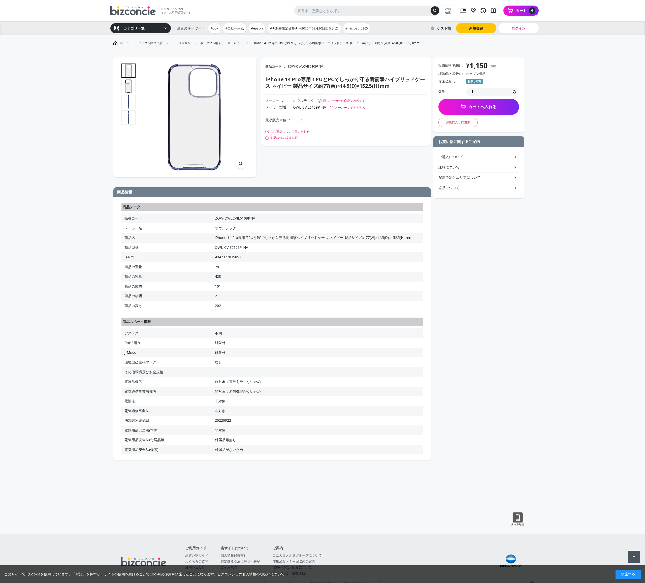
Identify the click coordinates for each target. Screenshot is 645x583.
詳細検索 (448, 10)
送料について (449, 167)
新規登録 (476, 28)
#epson (257, 28)
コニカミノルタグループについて (297, 555)
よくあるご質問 (196, 561)
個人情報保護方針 (234, 555)
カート (524, 10)
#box (214, 28)
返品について (449, 187)
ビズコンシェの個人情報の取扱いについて (250, 574)
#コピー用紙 (234, 28)
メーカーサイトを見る (350, 107)
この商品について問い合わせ (290, 132)
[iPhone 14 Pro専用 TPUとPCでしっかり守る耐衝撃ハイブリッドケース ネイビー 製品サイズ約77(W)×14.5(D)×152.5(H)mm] (194, 117)
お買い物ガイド (196, 555)
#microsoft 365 (356, 28)
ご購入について (450, 156)
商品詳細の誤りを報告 (285, 138)
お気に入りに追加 (458, 122)
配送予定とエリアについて (459, 177)
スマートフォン (517, 519)
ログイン (518, 28)
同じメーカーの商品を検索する (344, 101)
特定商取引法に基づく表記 (240, 561)
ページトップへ (634, 557)
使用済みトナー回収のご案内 (294, 561)
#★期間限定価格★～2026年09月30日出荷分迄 (304, 28)
